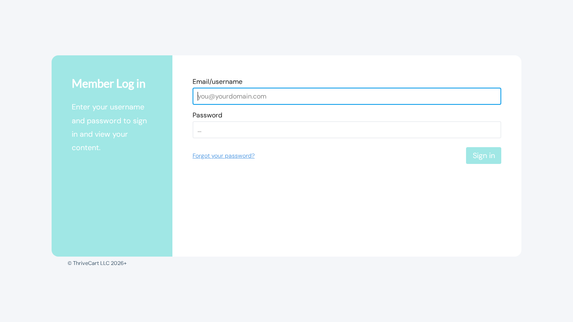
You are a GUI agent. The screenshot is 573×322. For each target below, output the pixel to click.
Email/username (217, 81)
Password (207, 115)
